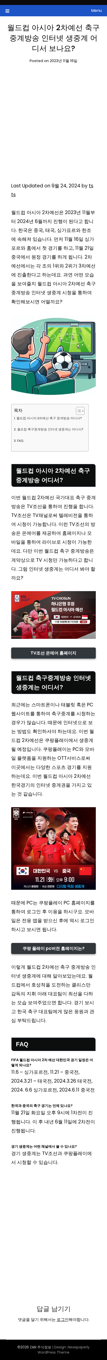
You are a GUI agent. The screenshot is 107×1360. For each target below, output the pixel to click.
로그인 (63, 1319)
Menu (96, 10)
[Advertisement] (53, 126)
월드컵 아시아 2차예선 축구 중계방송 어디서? (49, 418)
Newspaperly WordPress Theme (64, 1350)
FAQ (20, 441)
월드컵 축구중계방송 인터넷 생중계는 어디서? (50, 429)
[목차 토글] (77, 411)
